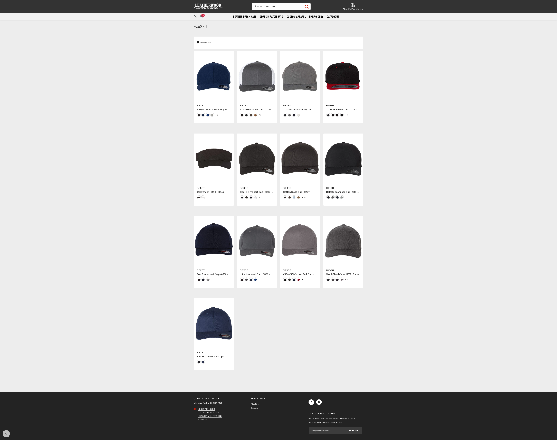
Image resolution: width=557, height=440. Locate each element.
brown (289, 197)
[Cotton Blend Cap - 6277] (300, 159)
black (199, 115)
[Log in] (195, 16)
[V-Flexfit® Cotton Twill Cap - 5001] (300, 241)
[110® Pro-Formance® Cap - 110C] (300, 76)
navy (203, 115)
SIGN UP (353, 430)
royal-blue (208, 115)
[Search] (281, 6)
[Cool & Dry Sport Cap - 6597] (257, 159)
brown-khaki (251, 115)
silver (212, 115)
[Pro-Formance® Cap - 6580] (214, 241)
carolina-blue (294, 197)
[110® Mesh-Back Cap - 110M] (257, 76)
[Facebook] (311, 402)
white (298, 115)
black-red (337, 115)
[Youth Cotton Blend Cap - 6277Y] (214, 323)
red (298, 279)
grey (289, 115)
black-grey (333, 115)
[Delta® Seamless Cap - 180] (343, 159)
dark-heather (333, 279)
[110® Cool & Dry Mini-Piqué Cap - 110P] (214, 76)
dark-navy (203, 279)
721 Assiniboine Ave (208, 412)
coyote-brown (298, 197)
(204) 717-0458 (206, 409)
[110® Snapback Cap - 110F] (343, 76)
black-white (246, 115)
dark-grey (333, 197)
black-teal (342, 115)
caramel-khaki (255, 115)
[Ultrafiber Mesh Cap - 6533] (257, 241)
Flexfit (201, 106)
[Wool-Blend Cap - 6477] (343, 241)
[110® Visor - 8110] (214, 159)
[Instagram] (319, 402)
